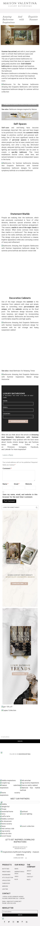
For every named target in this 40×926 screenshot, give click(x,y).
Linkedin (8, 449)
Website (28, 484)
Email (16, 484)
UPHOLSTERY (6, 880)
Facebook (34, 447)
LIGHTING (5, 889)
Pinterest (11, 447)
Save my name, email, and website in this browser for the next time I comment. (20, 495)
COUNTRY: (6, 413)
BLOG (16, 879)
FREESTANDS (6, 871)
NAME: (5, 401)
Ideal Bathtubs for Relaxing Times (22, 371)
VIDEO (16, 876)
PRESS (29, 874)
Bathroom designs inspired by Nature (23, 109)
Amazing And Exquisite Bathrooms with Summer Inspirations (20, 20)
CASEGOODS (6, 883)
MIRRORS (5, 886)
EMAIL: (5, 407)
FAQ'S (28, 879)
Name (5, 484)
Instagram (22, 447)
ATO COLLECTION (7, 877)
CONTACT (30, 876)
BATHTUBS (5, 869)
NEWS (16, 869)
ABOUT (29, 871)
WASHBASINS (6, 874)
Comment (7, 468)
